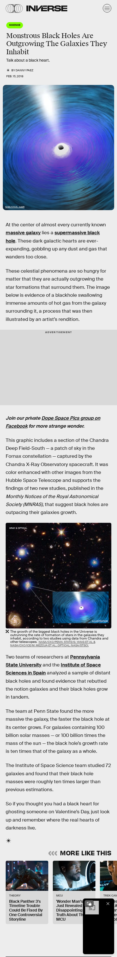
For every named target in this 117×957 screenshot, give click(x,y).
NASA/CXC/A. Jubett (14, 207)
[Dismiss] (107, 903)
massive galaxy (23, 233)
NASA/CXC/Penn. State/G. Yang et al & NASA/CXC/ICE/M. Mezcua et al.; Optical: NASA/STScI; (52, 643)
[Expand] (89, 903)
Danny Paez (24, 70)
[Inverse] (47, 8)
